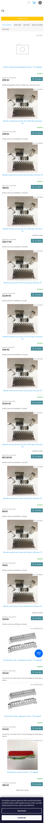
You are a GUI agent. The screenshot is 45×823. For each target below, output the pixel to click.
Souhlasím (21, 818)
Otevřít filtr (22, 19)
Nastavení (22, 811)
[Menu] (40, 3)
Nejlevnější (17, 25)
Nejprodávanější (37, 25)
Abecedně (5, 29)
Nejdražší (26, 25)
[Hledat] (28, 3)
